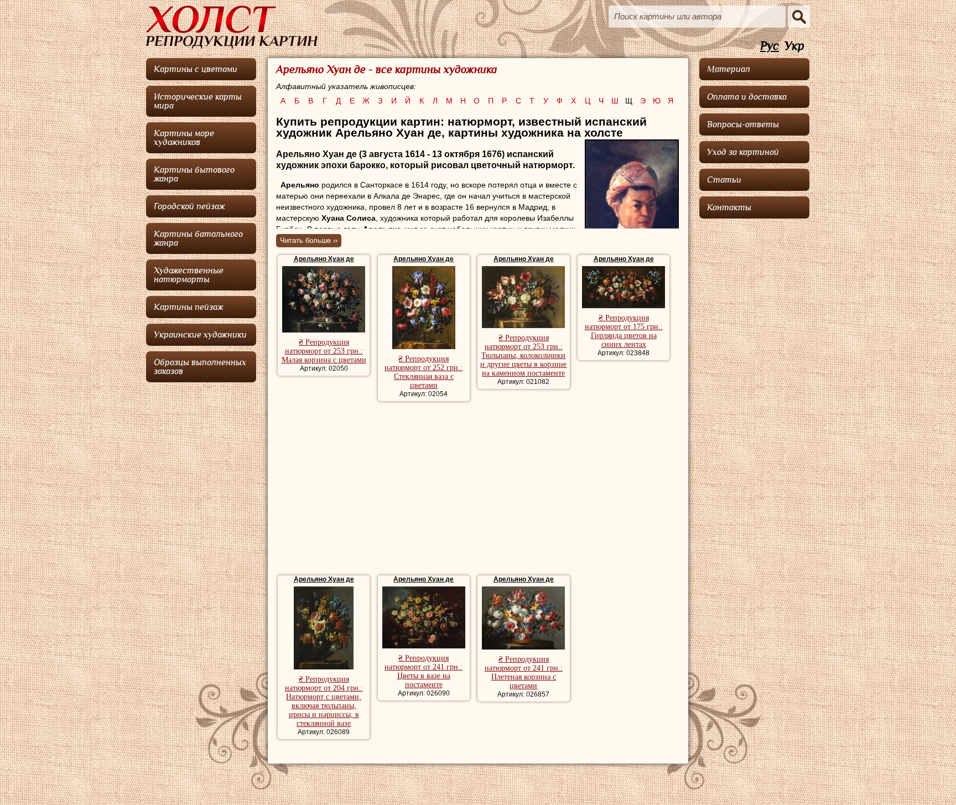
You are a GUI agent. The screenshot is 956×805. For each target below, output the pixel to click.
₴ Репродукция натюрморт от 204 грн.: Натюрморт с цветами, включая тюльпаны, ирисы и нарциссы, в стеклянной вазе (324, 701)
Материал (728, 69)
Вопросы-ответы (743, 124)
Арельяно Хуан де (324, 259)
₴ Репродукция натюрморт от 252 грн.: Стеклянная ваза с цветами (424, 372)
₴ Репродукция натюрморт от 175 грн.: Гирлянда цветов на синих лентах (624, 331)
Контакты (729, 207)
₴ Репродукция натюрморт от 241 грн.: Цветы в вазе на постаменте (424, 671)
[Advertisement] (478, 489)
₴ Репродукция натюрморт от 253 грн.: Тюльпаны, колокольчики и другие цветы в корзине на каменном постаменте (523, 355)
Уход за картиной (743, 152)
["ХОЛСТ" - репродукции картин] (232, 27)
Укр (794, 46)
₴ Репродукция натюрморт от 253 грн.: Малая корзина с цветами (324, 351)
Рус (769, 46)
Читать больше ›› (308, 240)
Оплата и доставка (747, 96)
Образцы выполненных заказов (200, 367)
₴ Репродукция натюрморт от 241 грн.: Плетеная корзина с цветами (524, 672)
